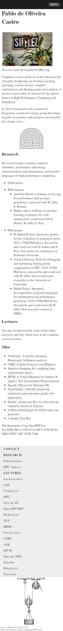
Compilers (11, 491)
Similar (9, 562)
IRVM (8, 550)
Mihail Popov (22, 288)
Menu (54, 4)
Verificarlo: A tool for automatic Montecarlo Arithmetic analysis (27, 358)
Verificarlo (12, 533)
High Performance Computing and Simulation (29, 100)
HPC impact (12, 467)
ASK (7, 544)
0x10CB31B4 (10, 430)
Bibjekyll (11, 568)
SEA (7, 520)
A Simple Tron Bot (19, 418)
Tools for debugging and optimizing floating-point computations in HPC (37, 263)
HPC (7, 497)
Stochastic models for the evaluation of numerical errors (37, 236)
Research (13, 455)
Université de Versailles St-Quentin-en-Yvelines (31, 79)
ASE (7, 485)
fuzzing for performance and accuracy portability (37, 198)
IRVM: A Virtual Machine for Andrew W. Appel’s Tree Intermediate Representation (33, 379)
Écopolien (8, 113)
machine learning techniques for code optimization (35, 214)
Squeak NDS (13, 556)
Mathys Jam (21, 210)
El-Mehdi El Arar (24, 234)
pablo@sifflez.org (38, 70)
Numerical (11, 515)
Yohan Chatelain (24, 259)
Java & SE (11, 503)
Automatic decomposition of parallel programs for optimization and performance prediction (36, 294)
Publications (15, 183)
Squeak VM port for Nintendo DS (28, 385)
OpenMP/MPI (13, 509)
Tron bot (10, 574)
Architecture (13, 479)
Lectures (13, 473)
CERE (8, 538)
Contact (12, 449)
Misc (8, 526)
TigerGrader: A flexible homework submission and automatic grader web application (31, 393)
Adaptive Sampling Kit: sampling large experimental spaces (32, 370)
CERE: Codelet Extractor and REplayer (32, 364)
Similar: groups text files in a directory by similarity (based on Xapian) (33, 404)
